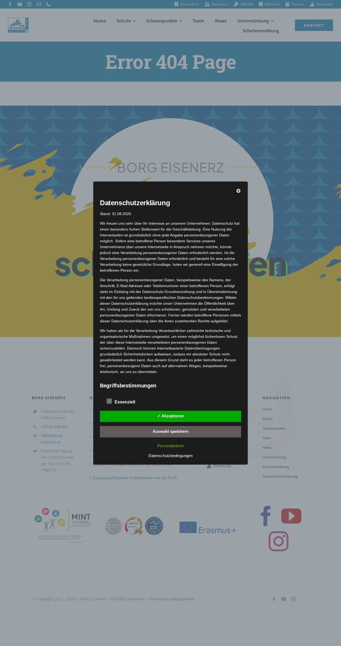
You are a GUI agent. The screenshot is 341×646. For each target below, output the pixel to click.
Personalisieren (170, 445)
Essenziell (125, 402)
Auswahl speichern (170, 431)
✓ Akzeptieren (170, 416)
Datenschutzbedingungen (170, 455)
